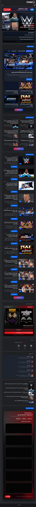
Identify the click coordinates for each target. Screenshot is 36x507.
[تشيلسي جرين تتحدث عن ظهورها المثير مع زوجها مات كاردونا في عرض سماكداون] (31, 136)
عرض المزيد (19, 109)
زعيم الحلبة (15, 221)
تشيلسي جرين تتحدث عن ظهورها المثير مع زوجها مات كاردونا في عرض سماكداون (6, 16)
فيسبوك (30, 418)
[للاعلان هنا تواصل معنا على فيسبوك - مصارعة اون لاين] (18, 9)
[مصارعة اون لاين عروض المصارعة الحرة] (30, 2)
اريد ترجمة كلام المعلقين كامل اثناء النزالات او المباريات (26, 37)
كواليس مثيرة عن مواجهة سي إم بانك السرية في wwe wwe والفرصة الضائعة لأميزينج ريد (11, 122)
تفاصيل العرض (18, 332)
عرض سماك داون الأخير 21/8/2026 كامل (11, 104)
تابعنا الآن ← (8, 496)
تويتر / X (24, 418)
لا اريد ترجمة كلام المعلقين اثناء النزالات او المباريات (26, 39)
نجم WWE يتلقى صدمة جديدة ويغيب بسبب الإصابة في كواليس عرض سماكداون (27, 122)
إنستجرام (18, 418)
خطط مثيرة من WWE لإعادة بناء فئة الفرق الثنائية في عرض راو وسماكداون (11, 274)
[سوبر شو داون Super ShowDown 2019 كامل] (15, 145)
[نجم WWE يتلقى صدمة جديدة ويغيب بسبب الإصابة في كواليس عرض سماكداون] (27, 22)
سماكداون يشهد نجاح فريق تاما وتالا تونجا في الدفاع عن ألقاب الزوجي (11, 262)
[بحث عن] (2, 5)
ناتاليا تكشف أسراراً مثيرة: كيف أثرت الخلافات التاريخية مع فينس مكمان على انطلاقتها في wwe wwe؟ (11, 132)
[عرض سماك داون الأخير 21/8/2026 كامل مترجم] (31, 145)
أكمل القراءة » (29, 79)
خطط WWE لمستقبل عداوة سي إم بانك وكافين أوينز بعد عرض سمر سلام (11, 287)
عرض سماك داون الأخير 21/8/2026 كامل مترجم (22, 72)
